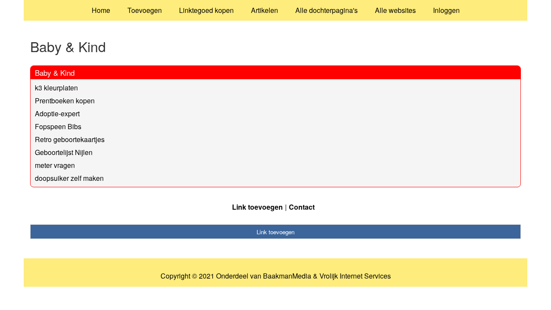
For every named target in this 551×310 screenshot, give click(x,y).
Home (101, 10)
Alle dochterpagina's (326, 10)
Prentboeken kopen (65, 100)
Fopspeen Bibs (58, 126)
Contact (302, 207)
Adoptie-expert (57, 113)
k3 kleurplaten (56, 88)
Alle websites (395, 10)
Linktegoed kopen (206, 10)
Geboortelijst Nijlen (64, 152)
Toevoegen (144, 10)
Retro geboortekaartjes (70, 139)
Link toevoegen (257, 207)
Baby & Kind (54, 72)
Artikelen (264, 10)
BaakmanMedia (287, 276)
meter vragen (55, 165)
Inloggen (446, 10)
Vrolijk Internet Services (355, 276)
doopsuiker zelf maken (69, 178)
